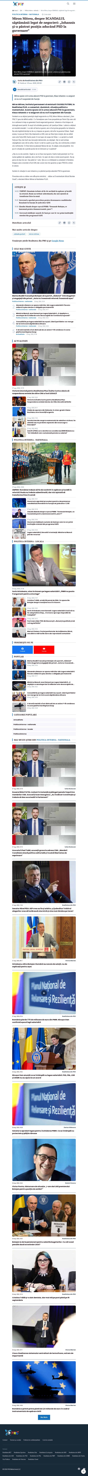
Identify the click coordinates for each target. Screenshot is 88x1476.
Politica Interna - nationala (31, 10)
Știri (21, 10)
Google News (58, 240)
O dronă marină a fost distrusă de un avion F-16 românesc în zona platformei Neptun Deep (51, 704)
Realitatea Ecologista (45, 1452)
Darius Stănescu (70, 1127)
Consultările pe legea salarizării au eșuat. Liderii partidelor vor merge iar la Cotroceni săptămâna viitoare (44, 323)
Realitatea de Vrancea (19, 1459)
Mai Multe (44, 1417)
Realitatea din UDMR (64, 1456)
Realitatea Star (32, 1452)
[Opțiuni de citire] (83, 1471)
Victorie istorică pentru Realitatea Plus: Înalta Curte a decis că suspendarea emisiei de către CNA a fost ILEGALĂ (40, 392)
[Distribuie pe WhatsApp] (69, 82)
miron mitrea (34, 234)
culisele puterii (19, 234)
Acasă (16, 10)
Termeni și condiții (15, 1440)
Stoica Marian (70, 961)
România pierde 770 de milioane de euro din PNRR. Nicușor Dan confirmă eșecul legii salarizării (40, 1020)
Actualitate (20, 334)
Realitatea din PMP (49, 1456)
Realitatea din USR (8, 1456)
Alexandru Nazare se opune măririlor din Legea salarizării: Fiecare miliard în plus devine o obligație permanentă (43, 306)
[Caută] (68, 4)
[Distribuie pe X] (74, 82)
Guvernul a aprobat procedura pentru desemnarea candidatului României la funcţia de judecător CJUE (45, 201)
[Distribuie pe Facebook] (64, 82)
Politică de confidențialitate (32, 1440)
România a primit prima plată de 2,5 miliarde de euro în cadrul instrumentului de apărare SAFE (40, 1410)
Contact (5, 1440)
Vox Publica (6, 1459)
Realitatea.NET (7, 1452)
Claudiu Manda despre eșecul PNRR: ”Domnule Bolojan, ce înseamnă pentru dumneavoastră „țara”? (43, 207)
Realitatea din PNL (35, 1456)
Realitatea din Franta (78, 1456)
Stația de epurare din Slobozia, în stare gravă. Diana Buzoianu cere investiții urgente (48, 411)
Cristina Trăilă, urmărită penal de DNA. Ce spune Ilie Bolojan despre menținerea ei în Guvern (48, 601)
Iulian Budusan (70, 789)
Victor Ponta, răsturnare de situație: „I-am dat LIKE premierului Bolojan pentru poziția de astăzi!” (41, 1187)
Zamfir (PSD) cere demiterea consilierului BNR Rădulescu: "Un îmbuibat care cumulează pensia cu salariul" (50, 432)
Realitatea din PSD (21, 1456)
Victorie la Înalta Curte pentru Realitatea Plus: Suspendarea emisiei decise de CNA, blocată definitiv (49, 401)
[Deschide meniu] (74, 4)
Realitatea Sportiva (19, 1452)
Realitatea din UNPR (75, 1452)
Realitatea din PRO (33, 80)
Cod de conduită (48, 1440)
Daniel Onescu (70, 1183)
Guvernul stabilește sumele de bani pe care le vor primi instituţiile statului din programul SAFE (46, 214)
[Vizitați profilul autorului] (14, 82)
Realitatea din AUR (60, 1452)
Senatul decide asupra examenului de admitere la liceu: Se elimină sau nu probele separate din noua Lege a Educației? (51, 422)
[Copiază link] (60, 82)
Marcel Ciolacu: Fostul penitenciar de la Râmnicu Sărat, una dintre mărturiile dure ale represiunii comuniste (50, 632)
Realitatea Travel (33, 1459)
